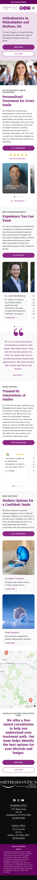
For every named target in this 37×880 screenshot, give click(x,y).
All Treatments (18, 148)
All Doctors (18, 255)
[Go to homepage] (9, 8)
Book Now (18, 47)
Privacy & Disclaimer (18, 846)
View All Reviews (18, 442)
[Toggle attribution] (35, 706)
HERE (31, 706)
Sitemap (18, 849)
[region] (18, 679)
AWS (27, 706)
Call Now (18, 54)
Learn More (10, 317)
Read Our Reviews (17, 159)
